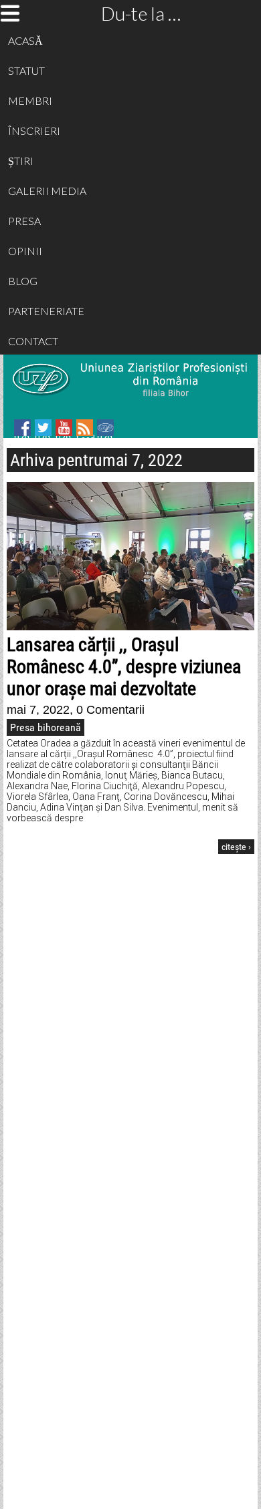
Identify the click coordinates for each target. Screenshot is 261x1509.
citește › (236, 846)
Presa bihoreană (45, 727)
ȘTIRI (20, 160)
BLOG (22, 280)
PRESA (24, 220)
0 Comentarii (110, 709)
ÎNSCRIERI (34, 130)
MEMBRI (30, 100)
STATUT (26, 70)
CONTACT (33, 341)
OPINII (25, 250)
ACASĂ (25, 40)
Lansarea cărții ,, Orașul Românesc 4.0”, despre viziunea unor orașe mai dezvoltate (124, 667)
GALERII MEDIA (47, 190)
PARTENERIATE (46, 310)
